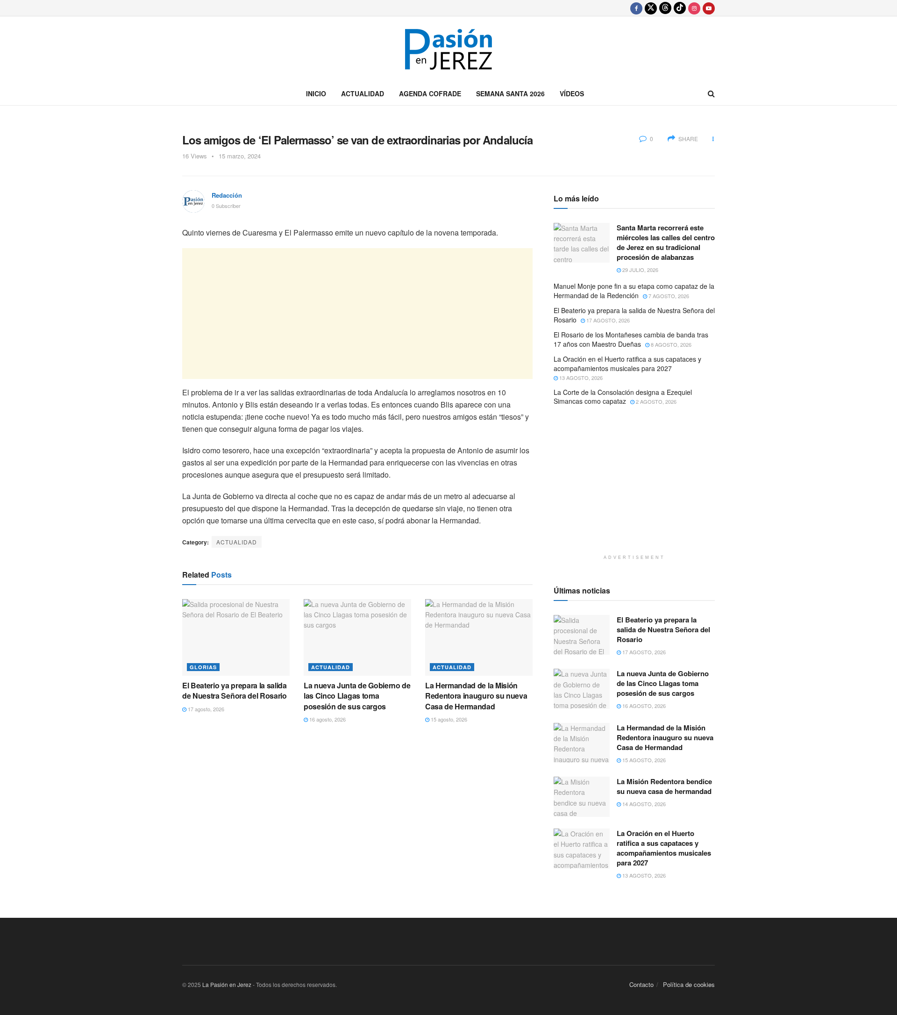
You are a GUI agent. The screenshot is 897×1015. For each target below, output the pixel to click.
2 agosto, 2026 (655, 401)
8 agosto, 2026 (670, 344)
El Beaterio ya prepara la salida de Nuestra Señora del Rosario (234, 690)
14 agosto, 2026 (643, 804)
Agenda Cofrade (430, 93)
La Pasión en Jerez (226, 984)
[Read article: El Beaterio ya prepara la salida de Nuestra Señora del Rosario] (236, 637)
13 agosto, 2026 (580, 377)
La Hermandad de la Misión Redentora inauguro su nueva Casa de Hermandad (476, 696)
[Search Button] (711, 93)
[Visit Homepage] (448, 49)
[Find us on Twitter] (651, 8)
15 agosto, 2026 (448, 719)
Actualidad (362, 93)
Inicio (316, 93)
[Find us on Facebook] (636, 8)
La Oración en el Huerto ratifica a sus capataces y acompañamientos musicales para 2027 (627, 363)
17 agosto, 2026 (205, 709)
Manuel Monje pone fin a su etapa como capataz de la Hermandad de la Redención (634, 290)
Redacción (227, 195)
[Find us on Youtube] (709, 8)
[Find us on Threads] (665, 8)
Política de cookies (689, 984)
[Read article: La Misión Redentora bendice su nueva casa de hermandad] (582, 797)
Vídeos (572, 93)
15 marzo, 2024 (240, 155)
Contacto (641, 984)
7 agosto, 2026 (668, 296)
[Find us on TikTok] (680, 8)
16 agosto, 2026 (327, 719)
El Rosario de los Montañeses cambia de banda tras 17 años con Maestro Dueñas (631, 339)
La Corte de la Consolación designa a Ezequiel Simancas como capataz (623, 396)
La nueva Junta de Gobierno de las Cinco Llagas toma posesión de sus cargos (357, 696)
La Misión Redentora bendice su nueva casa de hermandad (664, 786)
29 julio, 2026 (639, 269)
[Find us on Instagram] (694, 8)
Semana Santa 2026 (510, 93)
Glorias (203, 667)
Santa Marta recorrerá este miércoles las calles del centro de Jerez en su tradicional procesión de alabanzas (666, 242)
